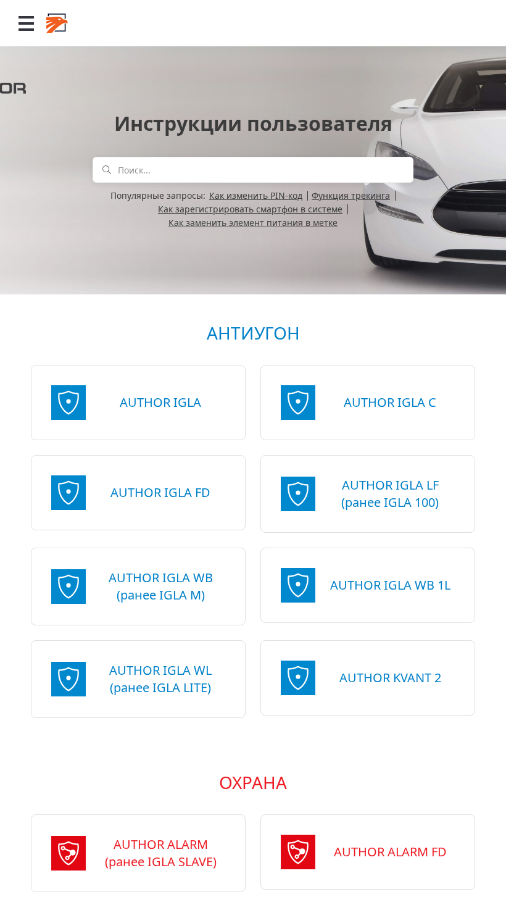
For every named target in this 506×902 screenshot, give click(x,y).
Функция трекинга (351, 196)
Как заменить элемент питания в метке (253, 223)
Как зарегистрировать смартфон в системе (250, 209)
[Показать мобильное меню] (26, 23)
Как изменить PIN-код (255, 196)
